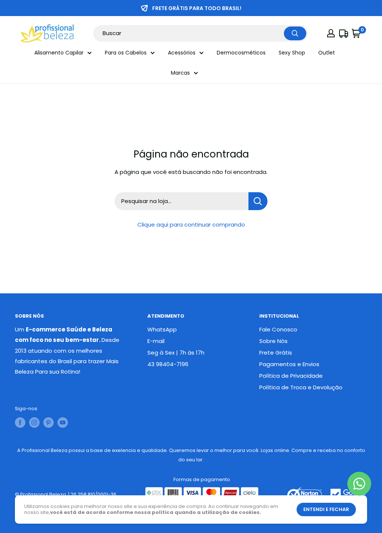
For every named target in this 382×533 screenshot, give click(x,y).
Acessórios (181, 52)
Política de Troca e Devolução (300, 387)
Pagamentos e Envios (289, 364)
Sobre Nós (273, 341)
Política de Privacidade (291, 376)
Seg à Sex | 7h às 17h (175, 352)
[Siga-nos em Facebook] (20, 422)
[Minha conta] (331, 33)
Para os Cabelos (126, 52)
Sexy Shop (292, 52)
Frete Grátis (275, 352)
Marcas (180, 73)
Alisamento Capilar (59, 52)
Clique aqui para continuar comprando (191, 224)
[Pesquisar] (295, 33)
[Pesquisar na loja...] (257, 201)
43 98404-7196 (167, 364)
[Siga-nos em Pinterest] (48, 422)
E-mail (156, 341)
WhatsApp (162, 329)
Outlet (326, 52)
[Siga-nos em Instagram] (34, 422)
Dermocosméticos (241, 52)
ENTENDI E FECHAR (326, 509)
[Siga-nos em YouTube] (62, 422)
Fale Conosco (278, 329)
